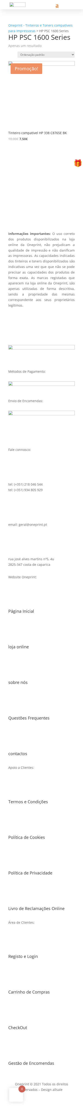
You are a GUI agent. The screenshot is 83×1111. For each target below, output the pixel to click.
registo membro (41, 206)
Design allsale (51, 1089)
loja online (18, 646)
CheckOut (17, 1027)
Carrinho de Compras (29, 992)
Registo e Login (23, 956)
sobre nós (18, 682)
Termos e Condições (28, 801)
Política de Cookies (26, 837)
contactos (17, 753)
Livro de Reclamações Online (36, 908)
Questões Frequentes (29, 718)
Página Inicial (21, 611)
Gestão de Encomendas (31, 1063)
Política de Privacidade (30, 873)
